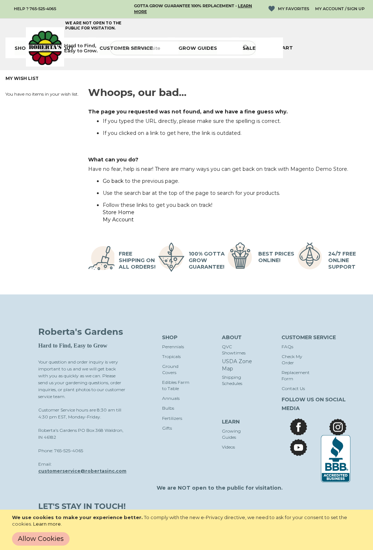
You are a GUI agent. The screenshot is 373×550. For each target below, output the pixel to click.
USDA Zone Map (237, 365)
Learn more (47, 524)
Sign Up (356, 8)
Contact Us (293, 388)
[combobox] (183, 48)
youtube (298, 447)
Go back (113, 181)
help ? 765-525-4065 (35, 8)
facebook (298, 426)
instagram (337, 426)
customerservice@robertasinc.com (82, 471)
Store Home (118, 212)
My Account (329, 8)
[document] (188, 530)
